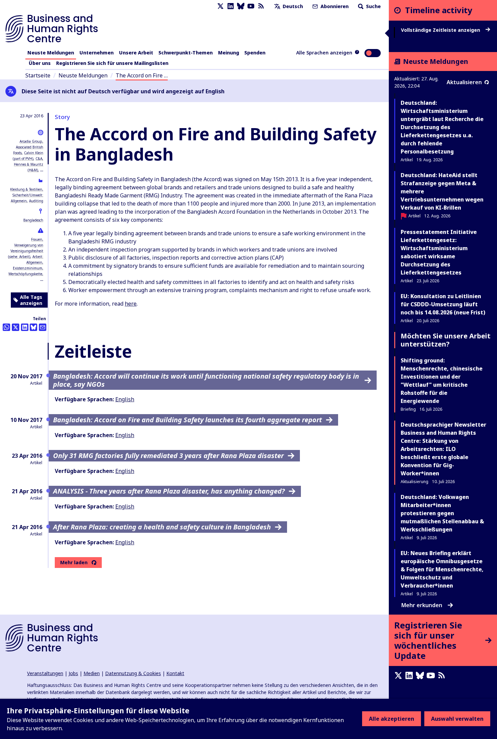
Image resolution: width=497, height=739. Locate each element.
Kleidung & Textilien (26, 189)
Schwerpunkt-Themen (186, 52)
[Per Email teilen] (42, 327)
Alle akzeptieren (391, 718)
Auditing (36, 200)
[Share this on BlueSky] (33, 327)
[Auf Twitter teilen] (15, 327)
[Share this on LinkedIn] (24, 327)
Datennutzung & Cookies (133, 673)
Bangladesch (33, 220)
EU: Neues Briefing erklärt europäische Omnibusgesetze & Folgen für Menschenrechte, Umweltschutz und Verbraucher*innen (442, 569)
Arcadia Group (31, 141)
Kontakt (175, 673)
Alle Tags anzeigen (31, 300)
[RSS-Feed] (261, 6)
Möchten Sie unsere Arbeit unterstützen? (446, 340)
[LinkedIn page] (231, 6)
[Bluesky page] (241, 6)
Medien (92, 673)
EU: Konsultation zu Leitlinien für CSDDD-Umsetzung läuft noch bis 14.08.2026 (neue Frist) (443, 304)
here (131, 303)
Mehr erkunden (421, 605)
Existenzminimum (27, 268)
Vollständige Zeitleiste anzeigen (441, 30)
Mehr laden (74, 562)
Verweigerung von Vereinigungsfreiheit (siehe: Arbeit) (25, 251)
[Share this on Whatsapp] (6, 327)
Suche (373, 6)
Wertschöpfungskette (25, 273)
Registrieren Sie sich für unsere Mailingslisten (112, 63)
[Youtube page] (251, 6)
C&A (39, 158)
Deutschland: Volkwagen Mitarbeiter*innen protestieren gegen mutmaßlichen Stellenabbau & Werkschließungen (442, 513)
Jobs (73, 673)
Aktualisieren (464, 82)
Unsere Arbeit (136, 52)
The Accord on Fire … (142, 75)
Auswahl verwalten (457, 718)
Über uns (40, 63)
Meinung (228, 52)
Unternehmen (96, 52)
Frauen (36, 239)
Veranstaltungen (45, 673)
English (124, 399)
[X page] (220, 6)
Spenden (254, 52)
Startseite (37, 75)
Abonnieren (334, 6)
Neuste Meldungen (50, 52)
